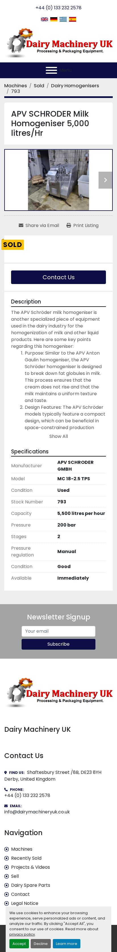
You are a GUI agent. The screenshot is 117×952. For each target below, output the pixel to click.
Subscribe (58, 644)
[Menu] (51, 70)
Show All (58, 436)
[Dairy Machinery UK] (58, 692)
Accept (19, 943)
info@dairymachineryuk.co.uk (37, 812)
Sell (15, 876)
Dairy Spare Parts (30, 885)
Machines (21, 849)
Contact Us (59, 277)
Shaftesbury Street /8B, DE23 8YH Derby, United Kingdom (52, 775)
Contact (20, 894)
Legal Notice (24, 903)
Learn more (66, 943)
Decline (41, 943)
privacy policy (22, 934)
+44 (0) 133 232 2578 (58, 8)
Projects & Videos (30, 867)
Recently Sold (26, 858)
